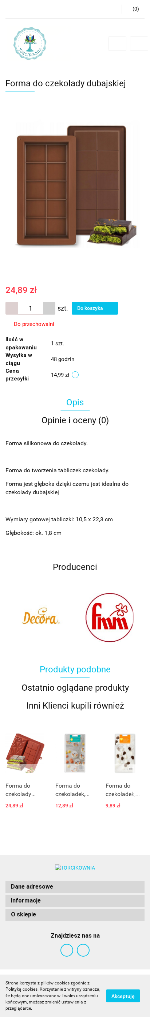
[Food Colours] (110, 617)
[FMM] (40, 617)
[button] (75, 887)
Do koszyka (90, 308)
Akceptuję (123, 996)
